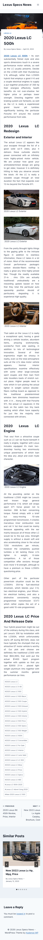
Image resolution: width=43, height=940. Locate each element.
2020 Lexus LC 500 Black (15, 696)
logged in (20, 914)
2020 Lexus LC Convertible (16, 740)
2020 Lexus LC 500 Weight (16, 731)
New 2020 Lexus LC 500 (15, 794)
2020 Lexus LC (11, 682)
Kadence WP (32, 933)
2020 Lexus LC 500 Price (15, 721)
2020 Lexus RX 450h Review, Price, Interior (10, 811)
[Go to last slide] (7, 864)
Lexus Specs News (13, 49)
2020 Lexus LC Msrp (13, 765)
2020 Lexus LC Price (13, 770)
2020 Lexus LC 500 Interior (16, 716)
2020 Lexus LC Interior (14, 750)
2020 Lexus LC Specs (14, 775)
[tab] (16, 889)
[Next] (36, 864)
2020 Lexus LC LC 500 (14, 760)
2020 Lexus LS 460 (13, 780)
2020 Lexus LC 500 (13, 691)
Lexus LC (7, 33)
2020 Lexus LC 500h (16, 56)
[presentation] (21, 853)
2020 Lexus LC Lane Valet (15, 755)
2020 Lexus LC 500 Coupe (16, 701)
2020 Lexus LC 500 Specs (16, 726)
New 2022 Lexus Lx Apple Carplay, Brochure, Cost (32, 813)
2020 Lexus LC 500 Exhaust (16, 706)
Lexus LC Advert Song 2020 (16, 789)
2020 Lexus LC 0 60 (13, 687)
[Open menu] (38, 5)
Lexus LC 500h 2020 (13, 785)
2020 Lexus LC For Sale (14, 745)
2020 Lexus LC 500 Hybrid (16, 711)
